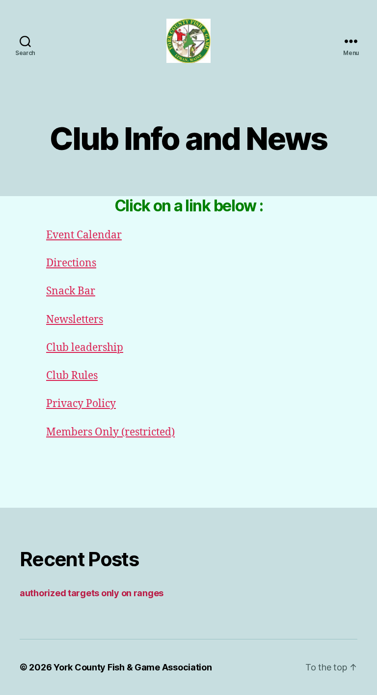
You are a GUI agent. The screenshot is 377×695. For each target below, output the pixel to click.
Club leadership (84, 347)
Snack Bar (70, 291)
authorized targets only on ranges (91, 593)
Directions (71, 263)
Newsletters (74, 319)
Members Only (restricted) (110, 432)
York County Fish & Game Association (133, 667)
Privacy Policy (81, 403)
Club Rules (72, 375)
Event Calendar (84, 235)
